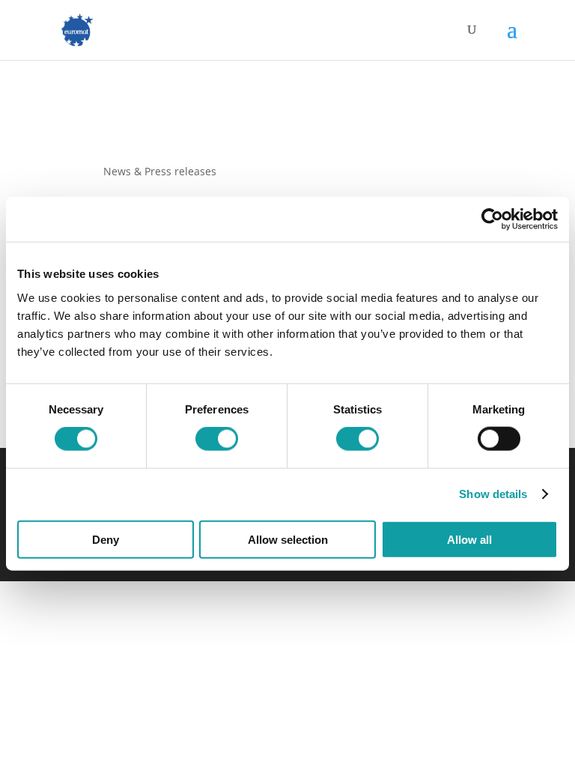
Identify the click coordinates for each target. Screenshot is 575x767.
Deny (105, 539)
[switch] (216, 439)
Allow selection (288, 539)
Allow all (469, 539)
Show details (493, 494)
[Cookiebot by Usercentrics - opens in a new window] (492, 219)
